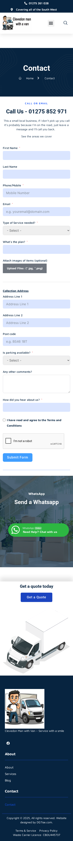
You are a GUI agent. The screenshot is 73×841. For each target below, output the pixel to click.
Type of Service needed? (19, 222)
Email (6, 204)
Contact (10, 804)
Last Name (10, 166)
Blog (8, 780)
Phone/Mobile (12, 185)
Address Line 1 (12, 296)
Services (10, 774)
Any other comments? (17, 371)
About (9, 767)
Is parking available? (16, 352)
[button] (51, 23)
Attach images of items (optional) (25, 260)
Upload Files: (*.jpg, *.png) (25, 268)
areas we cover (42, 136)
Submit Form (17, 457)
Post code (9, 334)
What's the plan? (14, 241)
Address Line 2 (13, 315)
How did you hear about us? (21, 399)
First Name (10, 148)
